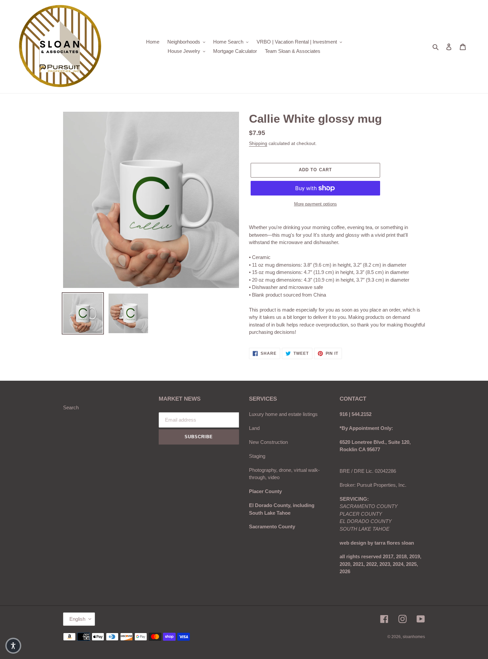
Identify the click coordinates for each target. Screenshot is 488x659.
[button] (13, 646)
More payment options (315, 203)
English (77, 619)
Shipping (258, 143)
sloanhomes (414, 636)
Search (71, 407)
